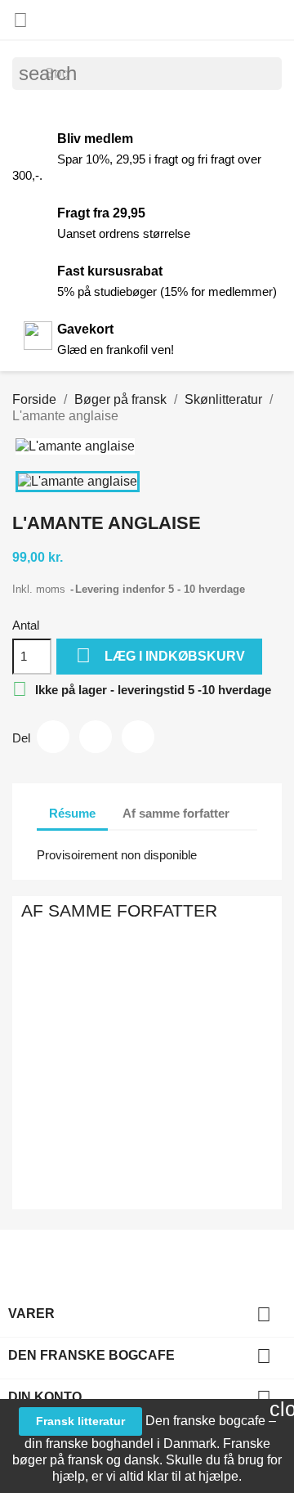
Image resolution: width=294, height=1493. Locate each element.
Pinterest (138, 736)
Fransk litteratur (80, 1421)
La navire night (172, 1022)
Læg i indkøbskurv (160, 655)
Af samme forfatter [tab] (175, 813)
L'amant (123, 1005)
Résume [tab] (72, 813)
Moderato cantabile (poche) (26, 1022)
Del (53, 736)
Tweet (95, 736)
